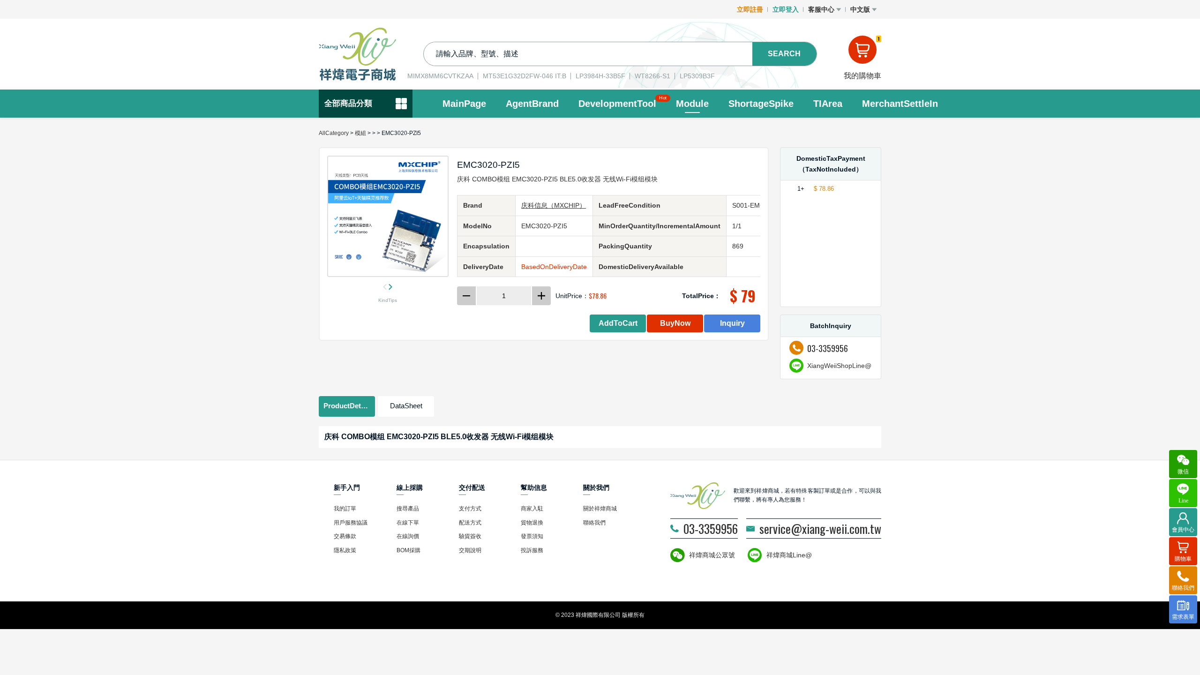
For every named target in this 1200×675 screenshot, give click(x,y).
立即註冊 (750, 9)
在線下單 (408, 522)
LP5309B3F (697, 76)
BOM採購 (408, 550)
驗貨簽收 (470, 536)
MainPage (464, 103)
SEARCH (784, 54)
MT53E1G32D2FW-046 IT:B (524, 76)
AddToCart (618, 323)
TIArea (827, 103)
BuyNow (675, 323)
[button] (347, 406)
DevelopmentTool (617, 102)
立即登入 (785, 9)
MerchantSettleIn (900, 103)
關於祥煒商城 (600, 508)
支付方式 (470, 508)
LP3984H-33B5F (600, 76)
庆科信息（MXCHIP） (553, 205)
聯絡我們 (594, 522)
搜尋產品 (408, 508)
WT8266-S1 (652, 76)
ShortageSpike (761, 103)
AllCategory (334, 133)
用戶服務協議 (351, 522)
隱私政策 (345, 550)
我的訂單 (345, 508)
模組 (360, 133)
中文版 (861, 9)
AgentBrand (532, 103)
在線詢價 (408, 536)
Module (692, 103)
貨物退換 (532, 522)
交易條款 (345, 536)
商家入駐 (532, 508)
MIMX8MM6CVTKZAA (440, 76)
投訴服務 (532, 550)
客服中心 (822, 9)
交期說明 (470, 550)
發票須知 (532, 536)
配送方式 (470, 522)
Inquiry (732, 323)
